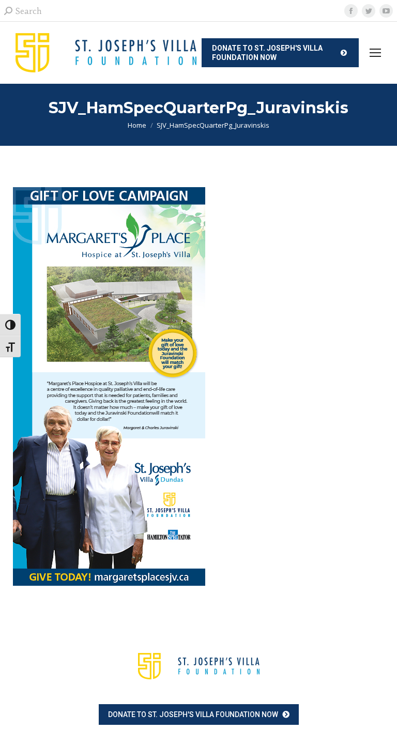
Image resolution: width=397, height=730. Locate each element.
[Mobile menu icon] (375, 53)
